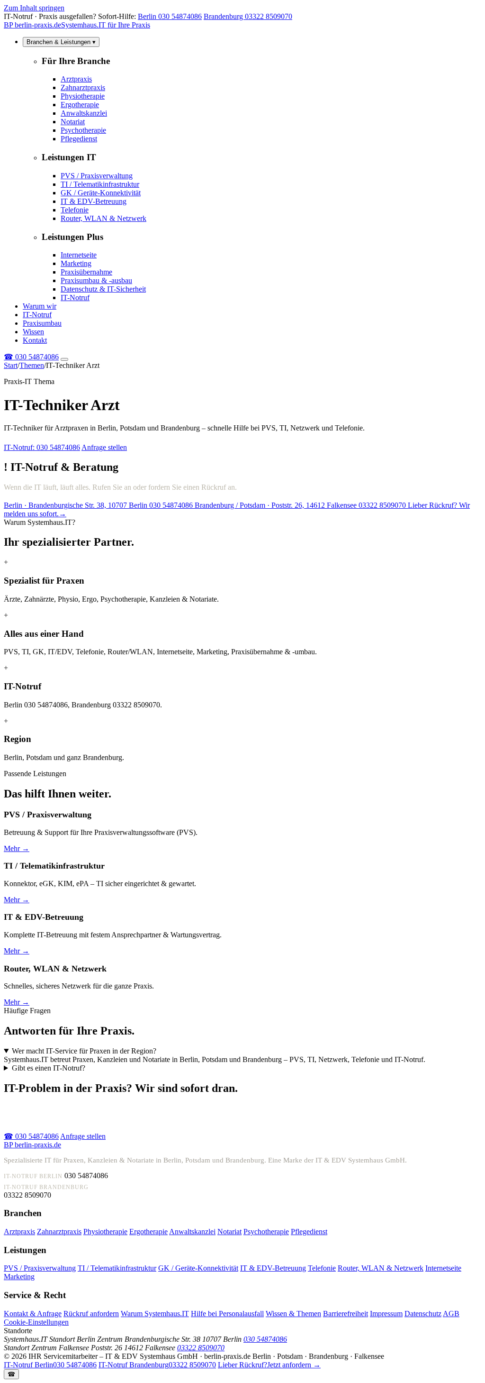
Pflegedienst (79, 139)
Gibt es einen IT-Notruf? (48, 1068)
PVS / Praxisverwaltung (97, 176)
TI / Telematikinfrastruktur (100, 184)
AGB (451, 1314)
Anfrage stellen (104, 447)
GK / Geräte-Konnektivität (101, 193)
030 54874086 (31, 357)
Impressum (386, 1314)
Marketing (76, 263)
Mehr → (16, 848)
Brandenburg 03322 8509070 (248, 16)
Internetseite (79, 255)
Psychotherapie (83, 130)
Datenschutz (422, 1314)
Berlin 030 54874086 (170, 16)
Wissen (33, 332)
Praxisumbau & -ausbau (96, 280)
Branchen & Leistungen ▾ (61, 42)
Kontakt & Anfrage (33, 1314)
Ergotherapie (80, 105)
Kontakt (35, 340)
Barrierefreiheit (345, 1314)
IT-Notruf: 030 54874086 (42, 447)
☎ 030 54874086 (31, 1136)
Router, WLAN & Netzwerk (103, 218)
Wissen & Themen (293, 1314)
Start (11, 365)
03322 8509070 (201, 1348)
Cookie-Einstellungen (36, 1322)
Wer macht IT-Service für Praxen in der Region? (84, 1051)
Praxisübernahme (86, 272)
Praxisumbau (42, 323)
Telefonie (75, 210)
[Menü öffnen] (64, 359)
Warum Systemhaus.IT (155, 1314)
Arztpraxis (76, 79)
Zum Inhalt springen (34, 8)
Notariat (73, 122)
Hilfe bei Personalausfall (227, 1314)
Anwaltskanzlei (84, 113)
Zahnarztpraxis (83, 87)
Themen (31, 365)
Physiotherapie (83, 96)
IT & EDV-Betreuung (93, 201)
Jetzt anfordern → (269, 1365)
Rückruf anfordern (91, 1314)
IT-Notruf (75, 297)
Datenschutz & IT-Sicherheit (103, 289)
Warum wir (39, 306)
